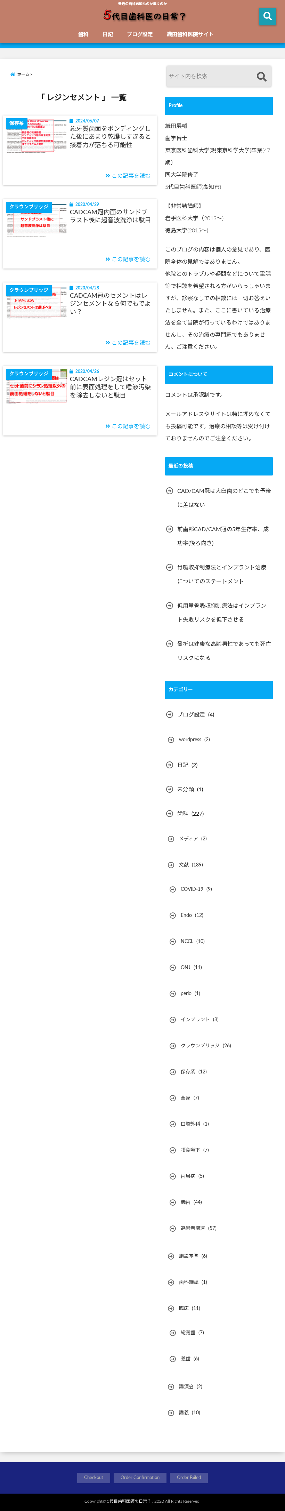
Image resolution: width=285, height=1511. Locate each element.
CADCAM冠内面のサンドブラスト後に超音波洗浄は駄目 (110, 216)
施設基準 (188, 1256)
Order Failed (189, 1478)
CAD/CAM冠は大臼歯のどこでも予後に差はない (224, 498)
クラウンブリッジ (200, 1046)
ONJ (185, 967)
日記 (108, 34)
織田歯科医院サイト (190, 34)
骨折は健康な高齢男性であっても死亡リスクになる (224, 651)
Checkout (93, 1478)
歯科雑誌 (188, 1282)
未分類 (185, 789)
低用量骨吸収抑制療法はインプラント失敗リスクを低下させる (221, 613)
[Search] (261, 77)
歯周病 (188, 1176)
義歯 (185, 1202)
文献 (184, 865)
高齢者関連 (193, 1228)
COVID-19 (192, 889)
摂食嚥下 (190, 1150)
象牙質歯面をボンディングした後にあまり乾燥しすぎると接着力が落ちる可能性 (110, 137)
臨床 (184, 1308)
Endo (186, 915)
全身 (185, 1098)
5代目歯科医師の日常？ (129, 1501)
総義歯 (188, 1332)
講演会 (186, 1386)
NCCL (187, 941)
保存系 (188, 1072)
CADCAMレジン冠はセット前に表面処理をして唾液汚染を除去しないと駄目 (110, 387)
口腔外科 (190, 1124)
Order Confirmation (140, 1478)
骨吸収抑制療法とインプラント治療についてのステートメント (221, 574)
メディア (188, 839)
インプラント (195, 1019)
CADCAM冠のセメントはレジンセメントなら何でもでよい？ (110, 304)
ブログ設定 (140, 34)
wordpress (190, 739)
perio (186, 993)
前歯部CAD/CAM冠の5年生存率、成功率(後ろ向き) (223, 536)
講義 (184, 1412)
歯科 (83, 34)
